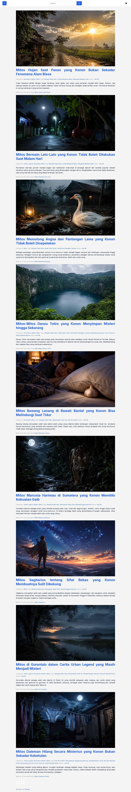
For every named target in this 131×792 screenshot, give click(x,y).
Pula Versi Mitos (73, 420)
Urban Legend (28, 164)
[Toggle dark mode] (126, 3)
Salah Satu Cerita (50, 248)
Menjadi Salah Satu (50, 79)
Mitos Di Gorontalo (41, 689)
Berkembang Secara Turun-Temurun (103, 333)
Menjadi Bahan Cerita (96, 761)
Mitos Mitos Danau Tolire (43, 348)
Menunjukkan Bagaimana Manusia (77, 761)
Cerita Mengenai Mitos (65, 79)
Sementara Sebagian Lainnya (66, 248)
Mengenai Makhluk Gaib (81, 79)
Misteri (33, 79)
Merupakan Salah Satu (67, 504)
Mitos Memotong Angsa (42, 261)
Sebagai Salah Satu (45, 420)
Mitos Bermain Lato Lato (42, 177)
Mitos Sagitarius (40, 602)
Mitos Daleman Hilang (42, 776)
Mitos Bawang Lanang (42, 433)
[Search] (79, 3)
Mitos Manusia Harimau (42, 517)
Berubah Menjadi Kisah (107, 674)
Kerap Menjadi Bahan (23, 335)
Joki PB (96, 79)
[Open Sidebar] (4, 3)
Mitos (38, 79)
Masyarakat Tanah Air (60, 420)
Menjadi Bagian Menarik (83, 504)
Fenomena (27, 79)
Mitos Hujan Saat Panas (42, 92)
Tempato (27, 789)
